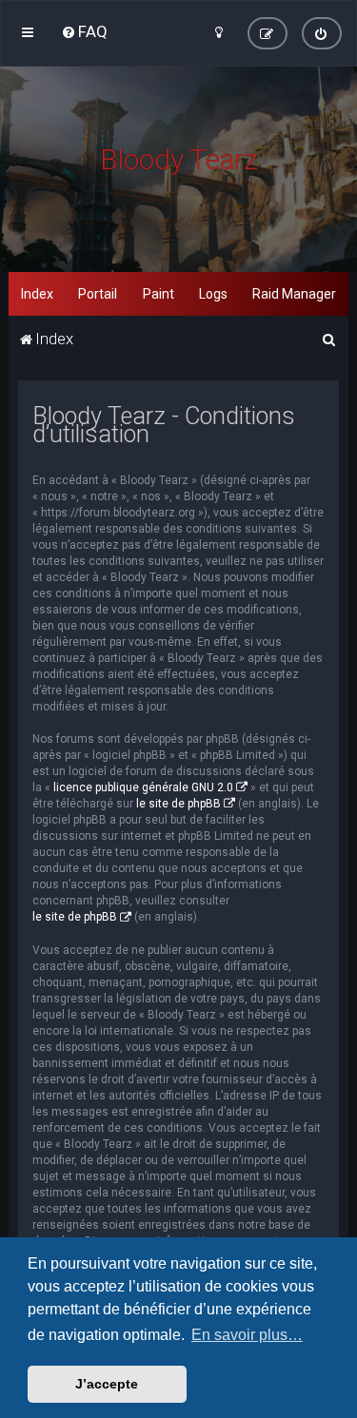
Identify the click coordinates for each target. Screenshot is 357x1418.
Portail (97, 293)
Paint (158, 293)
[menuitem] (84, 31)
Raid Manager (294, 293)
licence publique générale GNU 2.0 (143, 787)
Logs (213, 293)
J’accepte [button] (106, 1383)
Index (37, 293)
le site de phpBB (178, 803)
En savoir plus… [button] (247, 1335)
